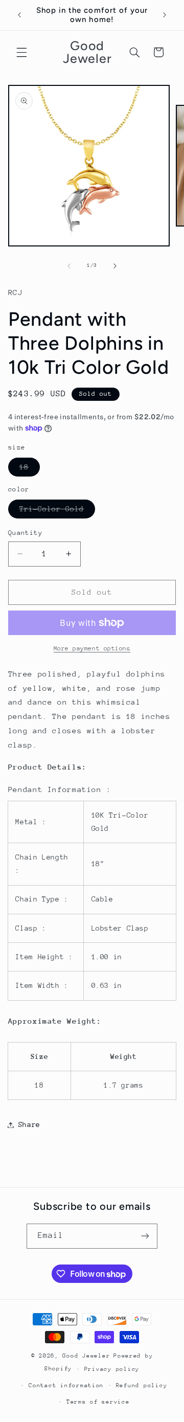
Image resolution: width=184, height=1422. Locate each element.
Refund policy (142, 1385)
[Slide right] (115, 266)
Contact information (66, 1385)
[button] (21, 52)
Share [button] (29, 1124)
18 (29, 469)
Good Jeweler (86, 1355)
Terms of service (98, 1401)
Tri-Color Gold (57, 511)
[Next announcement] (164, 15)
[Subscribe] (145, 1236)
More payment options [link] (92, 648)
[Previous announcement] (19, 15)
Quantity (25, 532)
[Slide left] (69, 266)
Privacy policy (112, 1369)
